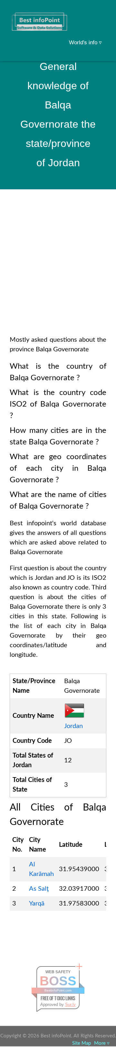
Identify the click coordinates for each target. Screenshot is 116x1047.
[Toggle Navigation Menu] (98, 13)
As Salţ (39, 889)
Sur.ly (70, 1004)
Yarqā (36, 903)
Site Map (81, 1043)
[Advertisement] (58, 271)
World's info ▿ (85, 42)
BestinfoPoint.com (58, 990)
